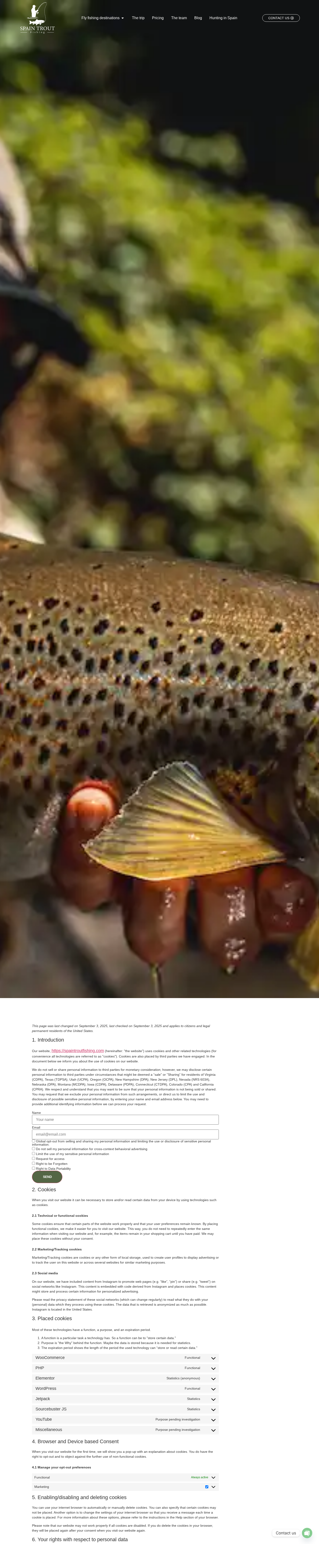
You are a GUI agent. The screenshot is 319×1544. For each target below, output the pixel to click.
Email (36, 1127)
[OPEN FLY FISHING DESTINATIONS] (122, 18)
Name (36, 1112)
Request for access (49, 1158)
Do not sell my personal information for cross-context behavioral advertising (91, 1149)
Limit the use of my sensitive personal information (72, 1153)
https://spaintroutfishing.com (78, 1050)
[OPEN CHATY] (307, 1533)
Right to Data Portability (53, 1168)
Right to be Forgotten (51, 1163)
